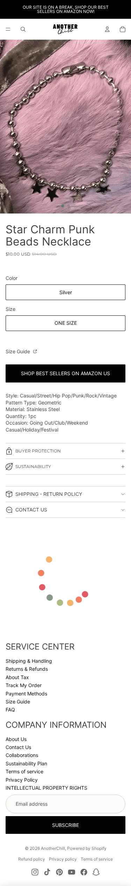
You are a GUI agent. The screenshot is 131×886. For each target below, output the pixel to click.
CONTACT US (31, 510)
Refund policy (31, 859)
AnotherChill (53, 848)
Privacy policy (63, 859)
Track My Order (24, 685)
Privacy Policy (22, 780)
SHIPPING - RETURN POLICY (48, 494)
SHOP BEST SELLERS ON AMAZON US (65, 373)
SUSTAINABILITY (33, 466)
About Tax (17, 677)
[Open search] (23, 29)
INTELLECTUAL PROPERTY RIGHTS (46, 788)
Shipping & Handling (29, 661)
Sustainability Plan (26, 763)
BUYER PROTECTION (38, 450)
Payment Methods (26, 693)
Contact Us (18, 747)
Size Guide (18, 351)
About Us (16, 739)
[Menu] (8, 29)
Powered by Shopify (87, 848)
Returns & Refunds (27, 669)
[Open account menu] (107, 29)
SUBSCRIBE (65, 825)
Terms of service (24, 771)
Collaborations (22, 755)
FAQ (10, 709)
